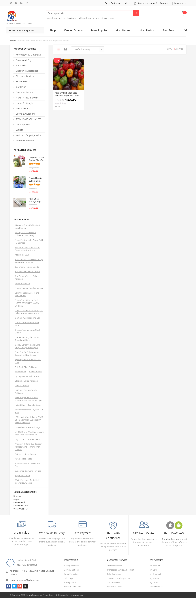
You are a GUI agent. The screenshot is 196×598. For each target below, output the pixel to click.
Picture (18, 454)
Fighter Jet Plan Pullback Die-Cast (28, 361)
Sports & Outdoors (25, 113)
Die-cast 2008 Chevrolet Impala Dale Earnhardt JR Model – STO (29, 312)
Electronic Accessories (27, 70)
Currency (164, 3)
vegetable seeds (22, 475)
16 (174, 49)
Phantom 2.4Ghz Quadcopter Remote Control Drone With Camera (28, 446)
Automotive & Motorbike (28, 54)
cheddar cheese (22, 283)
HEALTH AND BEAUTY (27, 97)
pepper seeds (33, 439)
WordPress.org (20, 508)
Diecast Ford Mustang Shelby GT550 (28, 331)
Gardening (21, 86)
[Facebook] (16, 3)
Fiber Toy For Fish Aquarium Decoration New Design (27, 353)
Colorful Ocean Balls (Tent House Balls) (27, 294)
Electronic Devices (25, 76)
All (181, 49)
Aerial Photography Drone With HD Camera (29, 241)
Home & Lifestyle (24, 103)
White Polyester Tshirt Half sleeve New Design (27, 481)
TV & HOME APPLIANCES (28, 119)
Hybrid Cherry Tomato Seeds (28, 405)
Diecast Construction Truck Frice (27, 324)
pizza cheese (30, 454)
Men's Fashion (23, 108)
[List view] (65, 49)
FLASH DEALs (23, 81)
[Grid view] (58, 49)
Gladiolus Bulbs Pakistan (26, 380)
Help (126, 3)
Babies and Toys (24, 60)
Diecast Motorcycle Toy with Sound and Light (27, 338)
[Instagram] (26, 3)
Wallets (19, 129)
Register (17, 496)
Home (13, 40)
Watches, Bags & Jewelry (28, 135)
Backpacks (21, 65)
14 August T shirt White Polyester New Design (25, 234)
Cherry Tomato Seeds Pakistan (29, 288)
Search (136, 13)
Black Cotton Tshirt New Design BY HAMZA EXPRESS (29, 261)
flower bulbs (20, 371)
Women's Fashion (25, 140)
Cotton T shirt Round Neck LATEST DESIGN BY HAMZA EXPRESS (27, 303)
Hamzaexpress (76, 595)
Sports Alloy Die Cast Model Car (27, 464)
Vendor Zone (72, 30)
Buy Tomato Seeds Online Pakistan (27, 277)
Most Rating (146, 30)
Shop (53, 30)
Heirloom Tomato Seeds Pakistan (26, 391)
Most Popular (99, 30)
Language (179, 3)
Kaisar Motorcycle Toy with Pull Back (29, 411)
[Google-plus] (19, 586)
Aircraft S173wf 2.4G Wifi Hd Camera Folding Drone (27, 249)
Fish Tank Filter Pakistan (26, 367)
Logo (17, 439)
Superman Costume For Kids (28, 470)
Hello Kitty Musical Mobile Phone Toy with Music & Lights (28, 399)
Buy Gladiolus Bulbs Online (27, 271)
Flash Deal (168, 30)
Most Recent (123, 30)
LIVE (185, 30)
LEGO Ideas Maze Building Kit (28, 427)
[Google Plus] (21, 3)
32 (177, 49)
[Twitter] (11, 3)
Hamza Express (22, 385)
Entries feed (19, 502)
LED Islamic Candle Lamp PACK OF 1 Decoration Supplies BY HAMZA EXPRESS (29, 420)
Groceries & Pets (24, 92)
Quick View (80, 62)
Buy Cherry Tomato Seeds (27, 266)
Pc (23, 439)
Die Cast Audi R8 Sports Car (27, 317)
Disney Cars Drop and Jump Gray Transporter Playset (27, 346)
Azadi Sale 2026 (22, 254)
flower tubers (35, 371)
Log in (16, 499)
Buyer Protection (113, 3)
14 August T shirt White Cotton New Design (28, 226)
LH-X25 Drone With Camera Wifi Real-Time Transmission (29, 433)
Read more (80, 70)
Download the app (170, 539)
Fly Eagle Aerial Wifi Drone (27, 376)
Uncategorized (23, 124)
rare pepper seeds (23, 458)
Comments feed (20, 505)
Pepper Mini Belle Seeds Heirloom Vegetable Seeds (67, 94)
